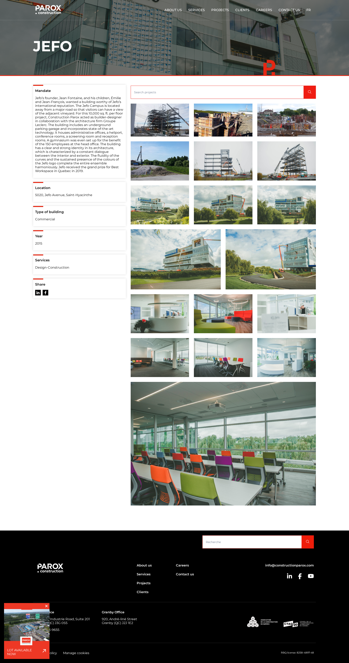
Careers (264, 10)
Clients (242, 10)
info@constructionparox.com (289, 565)
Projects (220, 10)
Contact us (289, 10)
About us (173, 10)
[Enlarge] (184, 109)
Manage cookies (76, 653)
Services (196, 10)
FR (308, 10)
